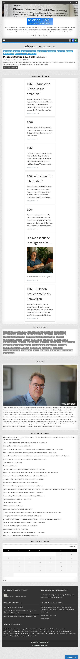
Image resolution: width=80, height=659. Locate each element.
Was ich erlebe (57, 350)
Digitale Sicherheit (29, 51)
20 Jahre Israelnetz (9, 506)
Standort (58, 348)
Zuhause (6, 466)
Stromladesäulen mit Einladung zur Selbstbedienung (19, 479)
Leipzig (7, 345)
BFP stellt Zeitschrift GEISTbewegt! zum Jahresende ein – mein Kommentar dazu (28, 519)
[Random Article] (72, 40)
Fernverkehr (32, 337)
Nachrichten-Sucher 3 (11, 59)
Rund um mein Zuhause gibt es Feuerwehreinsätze (19, 486)
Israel (21, 342)
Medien (70, 51)
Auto (7, 331)
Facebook (42, 51)
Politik (63, 345)
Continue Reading (10, 68)
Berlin (23, 331)
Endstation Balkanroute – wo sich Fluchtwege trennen (20, 522)
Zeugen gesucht (8, 462)
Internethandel (61, 340)
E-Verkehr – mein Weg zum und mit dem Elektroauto (20, 616)
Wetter (69, 350)
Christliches (34, 331)
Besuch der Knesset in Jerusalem (13, 509)
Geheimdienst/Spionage (12, 340)
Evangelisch (60, 334)
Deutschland (10, 334)
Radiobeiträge (10, 348)
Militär (26, 345)
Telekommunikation (11, 350)
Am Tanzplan (11, 596)
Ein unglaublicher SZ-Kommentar (13, 446)
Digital (17, 51)
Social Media (21, 54)
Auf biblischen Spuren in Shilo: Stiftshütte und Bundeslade (21, 476)
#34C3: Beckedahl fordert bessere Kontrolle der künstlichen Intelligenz (25, 453)
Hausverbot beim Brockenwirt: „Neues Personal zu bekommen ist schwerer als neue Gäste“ (31, 456)
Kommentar (55, 342)
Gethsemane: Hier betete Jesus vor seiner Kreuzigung (20, 459)
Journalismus (33, 342)
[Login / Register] (75, 40)
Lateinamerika (68, 342)
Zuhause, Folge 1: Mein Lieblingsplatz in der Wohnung (19, 496)
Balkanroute (7, 421)
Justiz (44, 342)
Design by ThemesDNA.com (40, 645)
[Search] (70, 40)
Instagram (52, 51)
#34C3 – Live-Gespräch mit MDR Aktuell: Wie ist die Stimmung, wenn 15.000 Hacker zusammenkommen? (35, 489)
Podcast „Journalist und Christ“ (13, 607)
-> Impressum (45, 619)
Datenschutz (59, 331)
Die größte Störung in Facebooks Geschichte (24, 56)
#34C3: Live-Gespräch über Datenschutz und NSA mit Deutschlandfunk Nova (26, 472)
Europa (48, 334)
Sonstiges (47, 348)
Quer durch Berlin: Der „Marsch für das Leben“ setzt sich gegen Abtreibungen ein (28, 449)
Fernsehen (20, 337)
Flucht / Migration (47, 337)
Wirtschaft (32, 54)
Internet (61, 51)
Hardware (36, 340)
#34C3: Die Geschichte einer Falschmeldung (16, 536)
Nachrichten (9, 54)
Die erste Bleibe (8, 502)
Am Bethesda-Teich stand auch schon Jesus (16, 482)
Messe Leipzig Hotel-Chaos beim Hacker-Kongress (19, 492)
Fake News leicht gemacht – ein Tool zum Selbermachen (20, 443)
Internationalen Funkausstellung (29, 419)
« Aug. (5, 580)
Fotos (60, 337)
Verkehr (44, 350)
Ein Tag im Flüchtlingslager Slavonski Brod (16, 526)
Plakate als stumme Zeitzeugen (13, 499)
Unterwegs (26, 350)
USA (35, 350)
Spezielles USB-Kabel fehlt (11, 529)
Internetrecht (10, 342)
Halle (26, 340)
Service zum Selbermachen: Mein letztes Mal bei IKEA (19, 532)
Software (36, 348)
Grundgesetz (44, 35)
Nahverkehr (51, 345)
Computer (8, 51)
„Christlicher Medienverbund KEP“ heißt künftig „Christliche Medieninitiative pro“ (28, 512)
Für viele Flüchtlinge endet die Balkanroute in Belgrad (19, 469)
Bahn (15, 331)
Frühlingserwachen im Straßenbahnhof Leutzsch (18, 516)
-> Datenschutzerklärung (48, 615)
